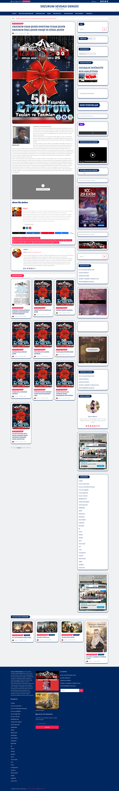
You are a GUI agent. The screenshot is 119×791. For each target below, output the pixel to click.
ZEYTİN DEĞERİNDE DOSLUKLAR (86, 281)
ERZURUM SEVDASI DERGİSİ (59, 6)
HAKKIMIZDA (82, 508)
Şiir (79, 528)
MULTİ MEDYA (82, 520)
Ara (81, 124)
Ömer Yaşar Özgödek (18, 242)
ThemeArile (41, 788)
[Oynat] (80, 161)
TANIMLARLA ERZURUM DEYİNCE (19, 393)
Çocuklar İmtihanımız (84, 272)
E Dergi (14, 13)
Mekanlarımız (68, 13)
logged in (19, 447)
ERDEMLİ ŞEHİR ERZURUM (64, 310)
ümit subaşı (55, 242)
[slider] (91, 161)
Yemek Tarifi (82, 567)
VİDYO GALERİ (82, 558)
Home (13, 18)
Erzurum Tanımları (83, 496)
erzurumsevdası (59, 240)
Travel (80, 549)
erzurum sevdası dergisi (34, 238)
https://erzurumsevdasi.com (34, 252)
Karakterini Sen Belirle (84, 275)
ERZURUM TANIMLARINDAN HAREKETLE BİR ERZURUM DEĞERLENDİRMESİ (21, 312)
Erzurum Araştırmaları (26, 13)
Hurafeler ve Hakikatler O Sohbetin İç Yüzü (89, 278)
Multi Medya (79, 13)
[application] (93, 155)
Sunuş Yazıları (82, 543)
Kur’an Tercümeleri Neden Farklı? (86, 269)
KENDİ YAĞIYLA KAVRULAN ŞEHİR (42, 311)
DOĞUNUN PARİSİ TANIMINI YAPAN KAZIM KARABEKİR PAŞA (43, 393)
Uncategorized (82, 552)
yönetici (16, 33)
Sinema (80, 531)
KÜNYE (80, 511)
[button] (92, 155)
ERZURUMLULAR (83, 499)
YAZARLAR (89, 13)
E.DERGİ (80, 481)
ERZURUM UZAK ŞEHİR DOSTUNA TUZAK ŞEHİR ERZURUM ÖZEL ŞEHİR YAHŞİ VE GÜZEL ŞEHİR (36, 18)
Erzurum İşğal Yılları (83, 493)
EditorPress (34, 788)
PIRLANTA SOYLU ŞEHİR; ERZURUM (41, 353)
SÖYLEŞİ (81, 534)
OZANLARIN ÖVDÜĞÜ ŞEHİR (64, 352)
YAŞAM (49, 13)
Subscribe (47, 727)
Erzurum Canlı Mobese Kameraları (87, 487)
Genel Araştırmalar (83, 505)
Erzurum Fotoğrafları (84, 490)
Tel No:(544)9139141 (92, 349)
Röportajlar (57, 13)
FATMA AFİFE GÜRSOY (84, 502)
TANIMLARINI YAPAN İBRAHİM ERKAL (42, 242)
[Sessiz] (103, 161)
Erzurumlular (40, 13)
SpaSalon (81, 537)
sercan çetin (28, 242)
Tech (80, 546)
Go (104, 29)
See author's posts (29, 224)
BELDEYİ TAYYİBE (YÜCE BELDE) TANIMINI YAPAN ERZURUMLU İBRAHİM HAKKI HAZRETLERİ (20, 436)
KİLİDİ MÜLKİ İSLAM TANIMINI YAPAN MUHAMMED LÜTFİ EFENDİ (64, 393)
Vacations (81, 555)
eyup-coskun (68, 240)
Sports (80, 540)
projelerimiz (81, 522)
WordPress (28, 788)
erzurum (24, 238)
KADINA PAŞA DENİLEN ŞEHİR (19, 353)
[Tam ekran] (105, 161)
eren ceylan (16, 238)
